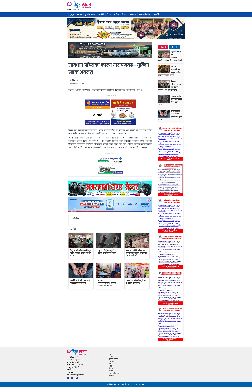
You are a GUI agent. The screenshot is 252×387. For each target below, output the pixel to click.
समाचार (79, 14)
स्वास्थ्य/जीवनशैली (145, 14)
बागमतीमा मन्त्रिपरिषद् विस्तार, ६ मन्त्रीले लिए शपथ (136, 282)
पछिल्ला (163, 47)
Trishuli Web (142, 384)
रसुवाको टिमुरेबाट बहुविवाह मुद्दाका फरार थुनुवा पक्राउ (107, 252)
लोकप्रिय (174, 47)
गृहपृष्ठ (72, 14)
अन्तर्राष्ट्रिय (157, 14)
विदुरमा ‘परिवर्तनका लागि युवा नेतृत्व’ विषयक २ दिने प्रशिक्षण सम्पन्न (80, 253)
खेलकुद (124, 14)
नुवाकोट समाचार (90, 14)
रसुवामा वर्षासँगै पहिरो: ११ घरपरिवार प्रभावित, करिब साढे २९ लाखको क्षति (136, 253)
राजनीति (101, 14)
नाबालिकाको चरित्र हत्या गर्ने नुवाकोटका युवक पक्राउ (80, 282)
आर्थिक (116, 14)
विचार (109, 14)
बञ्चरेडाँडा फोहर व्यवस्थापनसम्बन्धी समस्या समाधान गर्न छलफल (107, 283)
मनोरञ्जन (133, 14)
